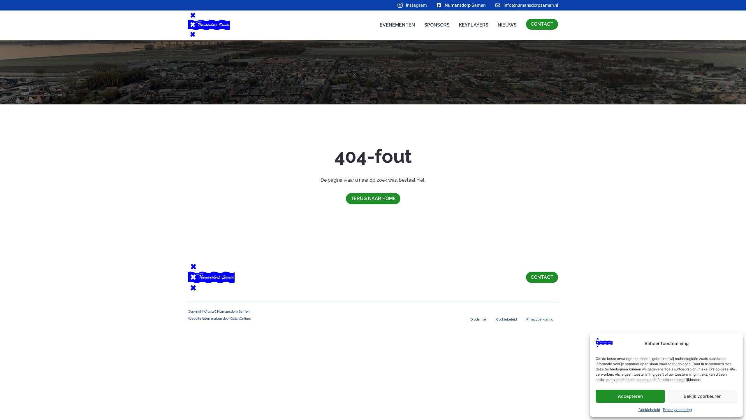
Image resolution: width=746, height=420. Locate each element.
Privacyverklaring (677, 409)
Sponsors (437, 25)
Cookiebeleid (649, 409)
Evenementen (397, 25)
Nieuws (507, 25)
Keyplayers (473, 25)
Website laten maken (205, 318)
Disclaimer (478, 319)
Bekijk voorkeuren (703, 396)
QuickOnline (240, 318)
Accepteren (630, 396)
